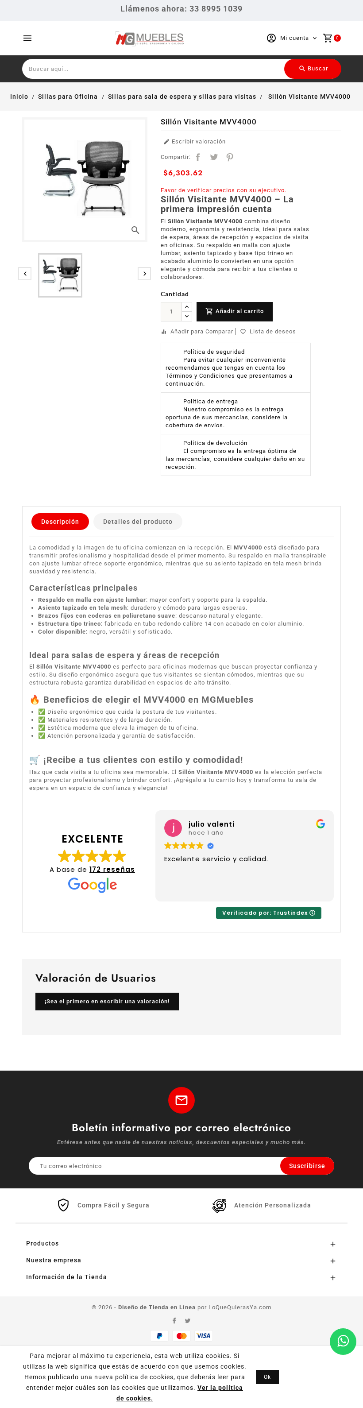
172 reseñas (112, 869)
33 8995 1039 (216, 8)
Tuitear (214, 157)
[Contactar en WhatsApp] (343, 1341)
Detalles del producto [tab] (138, 521)
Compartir (198, 157)
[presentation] (24, 273)
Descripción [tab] (60, 521)
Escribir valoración (194, 142)
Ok (267, 1377)
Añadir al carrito (234, 311)
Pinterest (230, 157)
